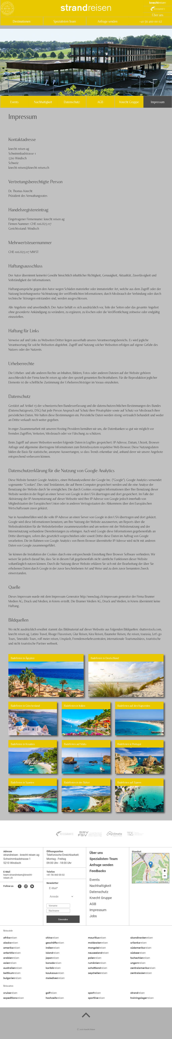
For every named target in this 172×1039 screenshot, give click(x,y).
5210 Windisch (12, 863)
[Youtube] (32, 887)
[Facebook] (20, 887)
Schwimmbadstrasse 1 (17, 858)
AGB (100, 101)
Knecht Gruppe (129, 101)
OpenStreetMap (151, 881)
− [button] (165, 876)
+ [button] (165, 871)
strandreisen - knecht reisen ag (21, 854)
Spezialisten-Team (64, 21)
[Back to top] (86, 1015)
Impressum (157, 101)
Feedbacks (98, 871)
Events (14, 101)
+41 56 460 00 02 (150, 21)
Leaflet (139, 881)
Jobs (93, 916)
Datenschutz (72, 101)
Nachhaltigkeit (43, 101)
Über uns (157, 14)
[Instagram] (26, 887)
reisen (85, 8)
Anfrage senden (107, 21)
